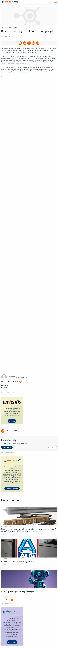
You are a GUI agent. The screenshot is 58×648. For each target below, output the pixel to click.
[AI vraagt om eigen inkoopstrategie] (29, 583)
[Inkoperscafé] (9, 2)
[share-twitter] (20, 43)
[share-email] (37, 43)
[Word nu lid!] (12, 626)
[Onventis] (12, 411)
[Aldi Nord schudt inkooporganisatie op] (29, 552)
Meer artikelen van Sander (9, 382)
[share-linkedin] (24, 43)
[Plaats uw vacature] (12, 474)
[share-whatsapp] (33, 43)
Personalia (6, 387)
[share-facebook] (29, 43)
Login (51, 447)
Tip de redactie (11, 431)
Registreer (6, 447)
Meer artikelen (5, 600)
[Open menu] (55, 2)
